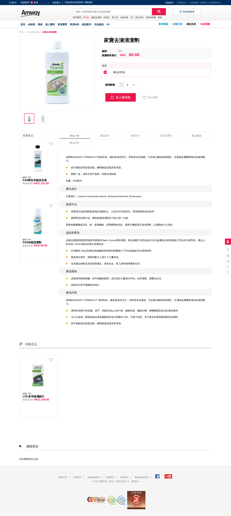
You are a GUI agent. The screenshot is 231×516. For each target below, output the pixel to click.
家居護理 (62, 24)
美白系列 (139, 17)
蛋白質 (115, 17)
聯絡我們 (63, 477)
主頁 (21, 32)
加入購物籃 (123, 97)
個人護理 (50, 24)
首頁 (22, 24)
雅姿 (160, 17)
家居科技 (74, 24)
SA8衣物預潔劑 (31, 242)
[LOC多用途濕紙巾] (38, 374)
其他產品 (99, 24)
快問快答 (77, 477)
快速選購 (205, 24)
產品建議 (196, 135)
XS (131, 17)
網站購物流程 (94, 477)
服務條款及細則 (142, 477)
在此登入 (56, 2)
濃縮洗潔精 (96, 17)
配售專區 (163, 24)
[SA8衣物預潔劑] (37, 220)
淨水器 (86, 17)
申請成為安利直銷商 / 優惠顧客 (77, 2)
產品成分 (105, 135)
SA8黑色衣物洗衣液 (34, 180)
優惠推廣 (191, 24)
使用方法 (135, 135)
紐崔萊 (106, 17)
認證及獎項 (166, 135)
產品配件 (86, 24)
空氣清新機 (151, 17)
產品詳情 (74, 142)
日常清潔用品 (33, 32)
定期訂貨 (177, 24)
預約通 (203, 3)
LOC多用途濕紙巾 (34, 396)
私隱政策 (124, 477)
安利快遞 (194, 3)
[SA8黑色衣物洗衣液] (37, 158)
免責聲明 (110, 477)
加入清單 (152, 97)
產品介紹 (74, 135)
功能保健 (124, 17)
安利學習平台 (215, 3)
